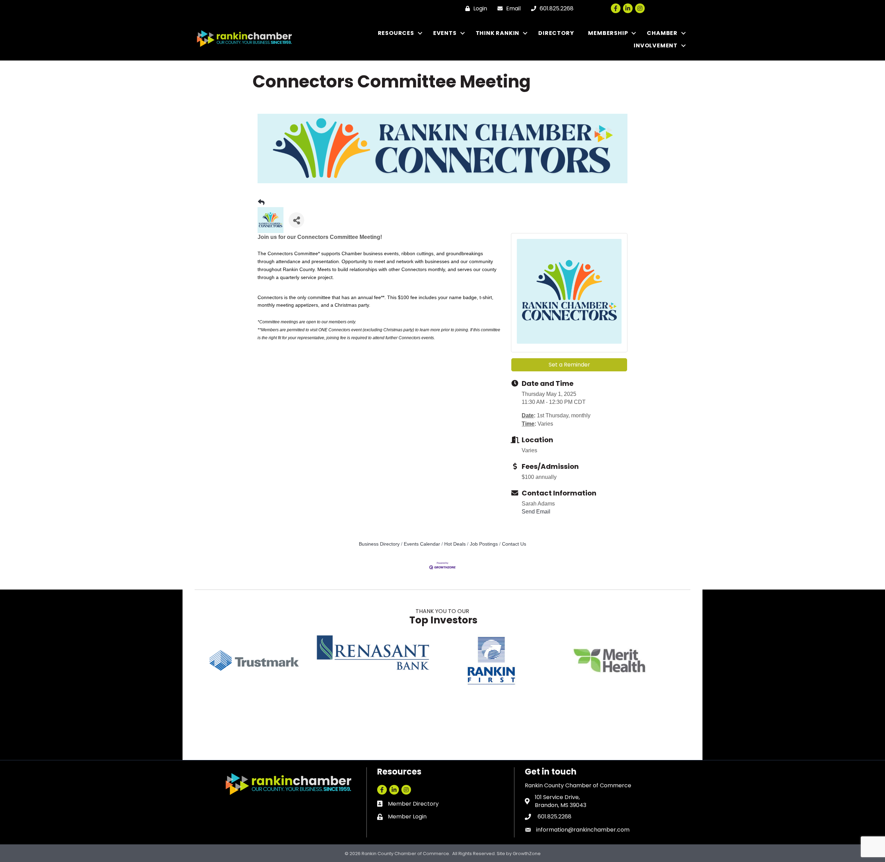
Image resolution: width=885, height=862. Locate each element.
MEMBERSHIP (608, 33)
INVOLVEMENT (656, 45)
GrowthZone (527, 853)
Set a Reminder (569, 365)
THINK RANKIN (498, 33)
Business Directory (379, 544)
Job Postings (484, 544)
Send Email (536, 512)
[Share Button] (296, 220)
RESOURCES (396, 33)
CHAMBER (662, 33)
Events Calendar (422, 544)
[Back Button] (261, 202)
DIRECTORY (556, 33)
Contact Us (514, 544)
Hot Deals (455, 544)
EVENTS (445, 33)
